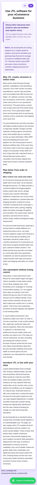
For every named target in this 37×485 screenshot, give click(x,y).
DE (25, 6)
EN (31, 6)
